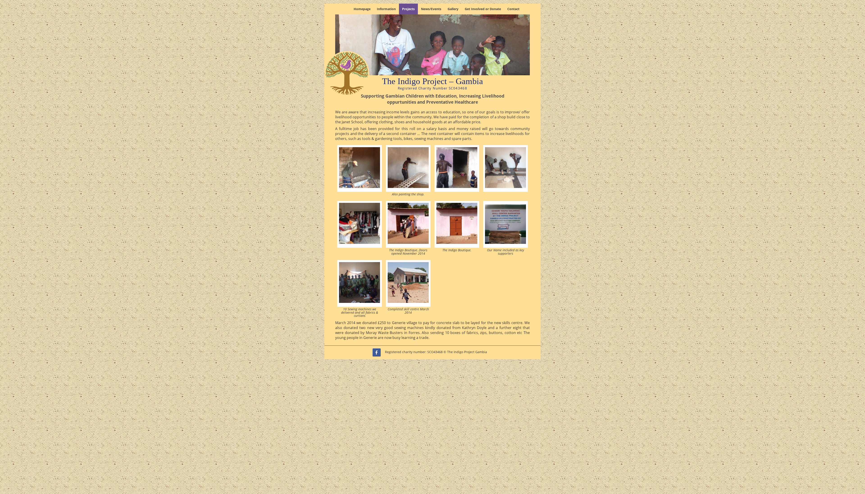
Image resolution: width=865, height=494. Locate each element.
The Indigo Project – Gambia (432, 81)
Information (386, 9)
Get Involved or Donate (483, 9)
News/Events (431, 9)
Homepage (362, 9)
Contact (513, 9)
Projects (408, 9)
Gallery (453, 9)
